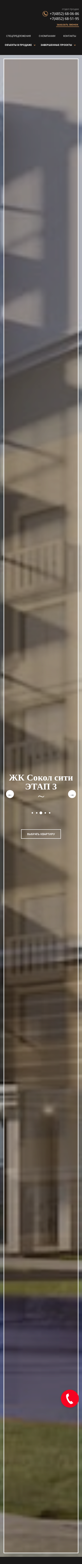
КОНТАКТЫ (69, 35)
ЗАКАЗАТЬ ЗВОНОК (67, 24)
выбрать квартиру (41, 834)
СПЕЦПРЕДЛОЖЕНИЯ (18, 35)
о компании (47, 35)
